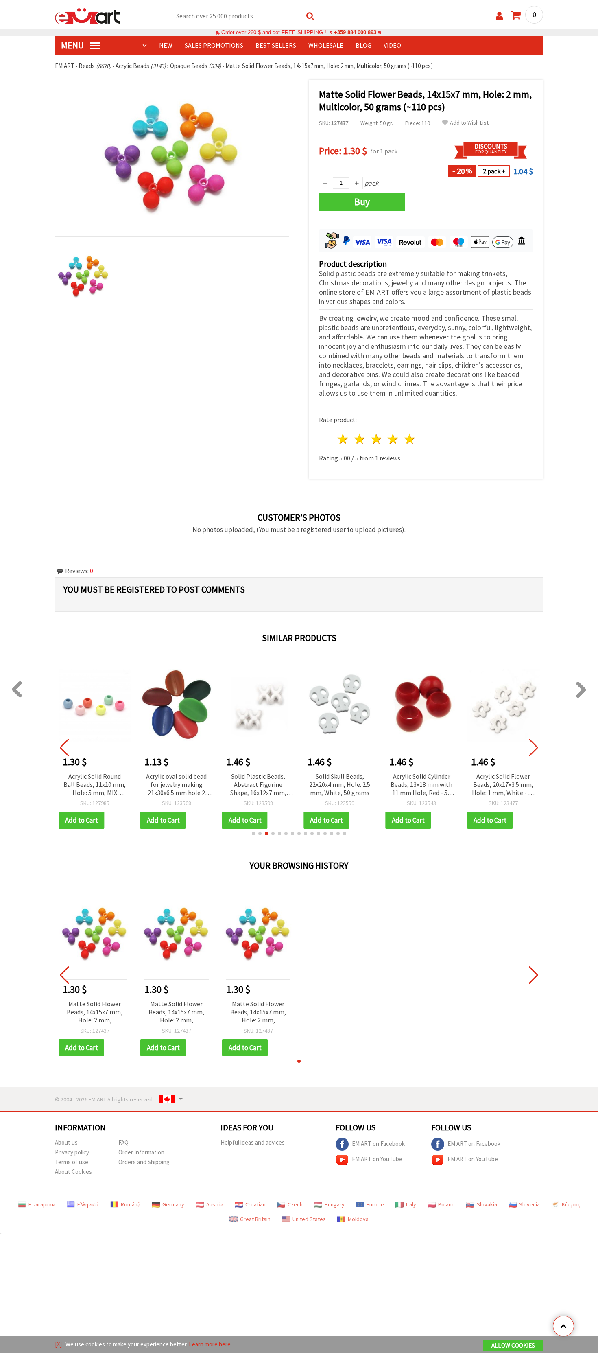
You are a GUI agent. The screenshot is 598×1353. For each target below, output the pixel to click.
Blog (363, 45)
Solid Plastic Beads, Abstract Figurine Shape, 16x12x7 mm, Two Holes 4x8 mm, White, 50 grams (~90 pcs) (258, 785)
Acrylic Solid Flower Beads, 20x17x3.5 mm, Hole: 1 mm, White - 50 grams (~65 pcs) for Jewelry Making (503, 785)
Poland (446, 1204)
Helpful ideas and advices (252, 1142)
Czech (295, 1204)
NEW (165, 45)
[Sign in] (499, 16)
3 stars (377, 439)
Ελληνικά (88, 1204)
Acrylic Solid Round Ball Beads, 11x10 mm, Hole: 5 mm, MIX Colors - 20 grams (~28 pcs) (94, 785)
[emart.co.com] (87, 15)
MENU (73, 45)
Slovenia (529, 1204)
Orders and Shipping (144, 1162)
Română (130, 1204)
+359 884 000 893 (355, 32)
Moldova (358, 1219)
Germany (173, 1204)
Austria (214, 1204)
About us (66, 1142)
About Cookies (73, 1172)
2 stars (360, 439)
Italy (411, 1204)
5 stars (410, 439)
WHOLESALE (325, 45)
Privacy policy (72, 1152)
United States (309, 1219)
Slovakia (487, 1204)
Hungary (335, 1204)
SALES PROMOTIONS (214, 45)
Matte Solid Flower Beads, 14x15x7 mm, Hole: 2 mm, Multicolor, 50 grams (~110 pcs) (94, 1012)
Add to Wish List (469, 123)
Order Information (141, 1152)
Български (41, 1204)
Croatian (255, 1204)
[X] (58, 1344)
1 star (343, 439)
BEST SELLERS (275, 45)
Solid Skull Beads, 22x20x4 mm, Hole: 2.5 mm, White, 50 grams (339, 784)
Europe (375, 1204)
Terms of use (71, 1162)
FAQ (123, 1142)
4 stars (393, 439)
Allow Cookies (513, 1345)
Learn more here (210, 1344)
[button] (253, 833)
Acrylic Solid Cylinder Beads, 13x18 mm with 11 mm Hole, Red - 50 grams (421, 785)
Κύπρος (571, 1204)
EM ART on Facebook (378, 1143)
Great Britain (255, 1219)
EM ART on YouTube (377, 1159)
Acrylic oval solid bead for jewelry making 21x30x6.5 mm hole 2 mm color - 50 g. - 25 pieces (176, 785)
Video (392, 45)
